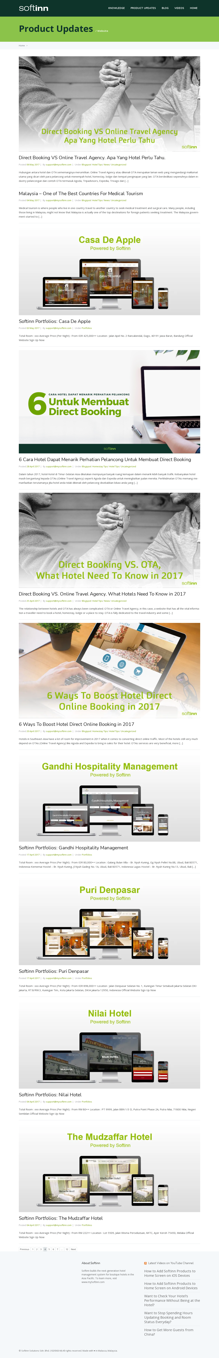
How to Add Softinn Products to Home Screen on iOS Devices (170, 1273)
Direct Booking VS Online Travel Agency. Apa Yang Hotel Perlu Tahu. (92, 157)
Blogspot (86, 164)
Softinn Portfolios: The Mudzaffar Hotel (61, 1218)
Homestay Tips (100, 466)
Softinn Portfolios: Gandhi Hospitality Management (73, 848)
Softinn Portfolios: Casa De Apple (55, 321)
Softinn (85, 1270)
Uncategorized (118, 164)
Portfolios (87, 328)
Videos (179, 8)
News (107, 164)
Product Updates (143, 8)
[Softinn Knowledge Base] (33, 10)
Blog (165, 8)
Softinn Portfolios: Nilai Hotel (50, 1095)
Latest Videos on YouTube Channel (171, 1263)
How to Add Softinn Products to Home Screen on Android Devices (171, 1285)
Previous (24, 1249)
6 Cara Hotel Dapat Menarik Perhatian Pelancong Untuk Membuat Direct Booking (105, 459)
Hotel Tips (97, 164)
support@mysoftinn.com (58, 164)
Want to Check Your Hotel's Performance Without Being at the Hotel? (172, 1300)
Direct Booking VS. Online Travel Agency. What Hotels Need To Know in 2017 (102, 594)
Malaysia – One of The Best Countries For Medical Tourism (81, 193)
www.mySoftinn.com (93, 1282)
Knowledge (116, 8)
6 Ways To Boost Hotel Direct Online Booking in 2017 (76, 724)
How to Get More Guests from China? (168, 1332)
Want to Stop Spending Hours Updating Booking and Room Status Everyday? (168, 1317)
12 (67, 1249)
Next (73, 1249)
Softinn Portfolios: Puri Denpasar (54, 971)
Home (194, 8)
